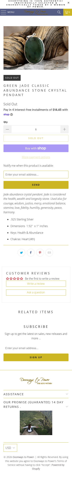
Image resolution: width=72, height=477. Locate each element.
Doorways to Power (23, 457)
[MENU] (2, 12)
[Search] (59, 12)
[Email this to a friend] (49, 252)
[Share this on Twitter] (21, 252)
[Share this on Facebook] (31, 252)
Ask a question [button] (36, 292)
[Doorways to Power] (36, 12)
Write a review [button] (36, 284)
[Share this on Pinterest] (40, 252)
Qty (5, 121)
